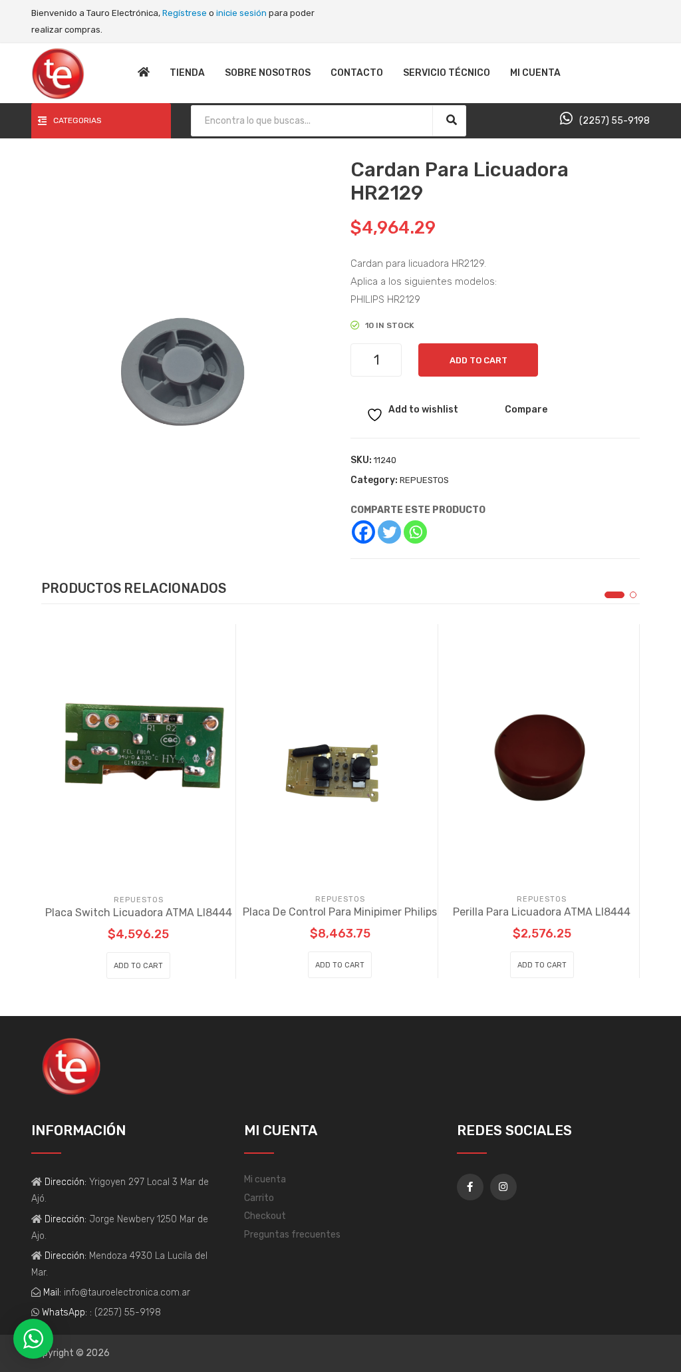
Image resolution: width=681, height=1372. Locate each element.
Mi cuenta (265, 1179)
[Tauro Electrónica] (57, 73)
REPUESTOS (424, 480)
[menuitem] (144, 73)
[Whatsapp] (415, 532)
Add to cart (478, 360)
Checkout (265, 1216)
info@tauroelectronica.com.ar (125, 1292)
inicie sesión (241, 13)
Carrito (259, 1198)
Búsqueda (451, 120)
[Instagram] (503, 1187)
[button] (614, 595)
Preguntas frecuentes (292, 1234)
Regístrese (184, 13)
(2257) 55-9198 (614, 120)
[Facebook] (363, 532)
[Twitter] (389, 532)
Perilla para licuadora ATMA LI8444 (541, 912)
